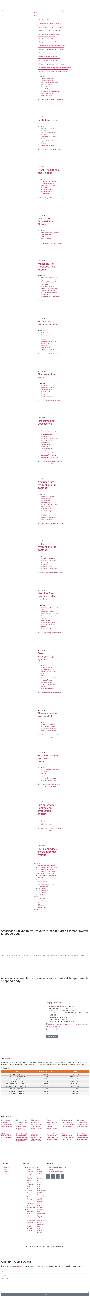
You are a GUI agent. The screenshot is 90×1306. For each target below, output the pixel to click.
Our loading (42, 892)
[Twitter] (62, 1176)
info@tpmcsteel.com (15, 1266)
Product (8, 955)
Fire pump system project (46, 873)
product (37, 15)
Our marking (42, 888)
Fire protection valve (18, 955)
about (36, 896)
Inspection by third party (46, 884)
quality (36, 880)
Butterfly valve (29, 955)
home (36, 13)
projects (37, 863)
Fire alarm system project (46, 871)
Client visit (41, 905)
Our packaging (43, 890)
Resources (41, 899)
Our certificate (43, 882)
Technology (42, 894)
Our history (41, 903)
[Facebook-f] (48, 1176)
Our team (41, 901)
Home (3, 955)
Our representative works (46, 865)
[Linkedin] (53, 1176)
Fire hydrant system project (47, 869)
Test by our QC (43, 886)
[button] (45, 11)
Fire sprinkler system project (47, 867)
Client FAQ (41, 907)
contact (36, 909)
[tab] (45, 20)
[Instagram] (58, 1176)
